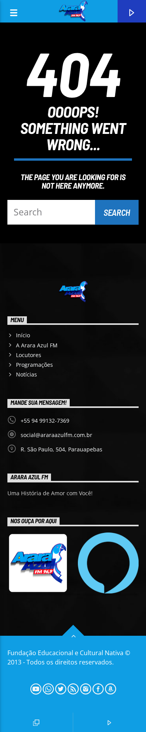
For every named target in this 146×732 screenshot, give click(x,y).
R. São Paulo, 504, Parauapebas (61, 449)
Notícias (26, 374)
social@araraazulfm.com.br (56, 435)
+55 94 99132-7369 (45, 420)
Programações (34, 364)
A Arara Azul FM (37, 345)
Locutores (28, 355)
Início (23, 335)
